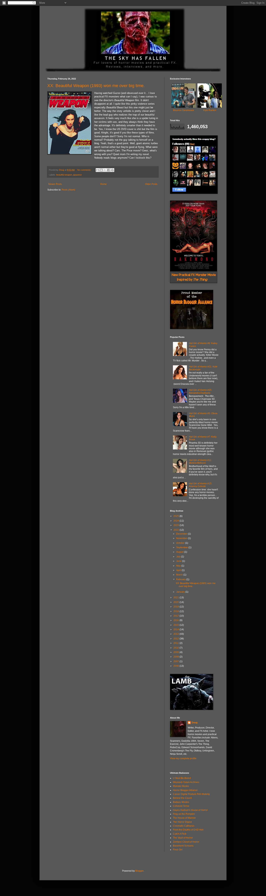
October (180, 543)
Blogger (139, 871)
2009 (177, 652)
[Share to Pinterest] (112, 170)
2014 (177, 629)
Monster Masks (181, 786)
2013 (177, 634)
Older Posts (151, 184)
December (182, 533)
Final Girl (177, 849)
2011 (177, 643)
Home (103, 184)
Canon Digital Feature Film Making (191, 794)
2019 (177, 606)
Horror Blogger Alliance (185, 790)
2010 (177, 647)
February (181, 579)
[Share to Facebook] (109, 170)
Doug (194, 722)
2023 (177, 525)
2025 (177, 516)
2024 (177, 520)
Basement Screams (183, 845)
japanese (77, 175)
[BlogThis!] (101, 170)
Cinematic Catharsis (183, 825)
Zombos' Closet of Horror (186, 841)
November (182, 538)
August (180, 552)
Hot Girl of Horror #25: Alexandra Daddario (200, 391)
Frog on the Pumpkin (184, 814)
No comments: (84, 170)
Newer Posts (55, 184)
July (178, 556)
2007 (177, 661)
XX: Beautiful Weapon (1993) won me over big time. (96, 85)
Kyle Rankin (209, 110)
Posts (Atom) (68, 189)
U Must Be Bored (182, 778)
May (178, 565)
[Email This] (98, 170)
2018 (177, 611)
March (179, 574)
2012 (177, 638)
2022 (177, 530)
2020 (177, 602)
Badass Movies (181, 802)
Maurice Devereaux (183, 110)
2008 (177, 656)
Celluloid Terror (181, 806)
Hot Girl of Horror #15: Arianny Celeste (200, 485)
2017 (177, 615)
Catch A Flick (179, 833)
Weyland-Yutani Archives (186, 782)
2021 (177, 597)
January (180, 592)
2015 (177, 625)
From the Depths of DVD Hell (188, 829)
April (179, 570)
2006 (177, 666)
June (179, 561)
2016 (177, 620)
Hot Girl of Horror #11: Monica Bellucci (200, 461)
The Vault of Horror (183, 837)
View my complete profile (183, 758)
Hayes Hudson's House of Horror (190, 810)
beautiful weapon (64, 175)
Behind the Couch (182, 798)
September (182, 547)
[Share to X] (105, 170)
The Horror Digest (182, 822)
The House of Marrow (184, 818)
